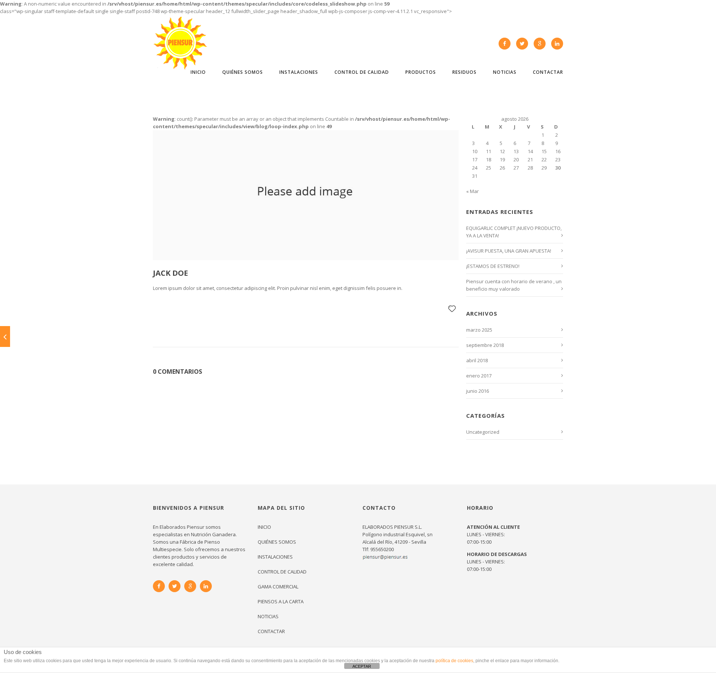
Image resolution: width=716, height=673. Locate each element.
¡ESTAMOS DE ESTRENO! (492, 266)
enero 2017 (479, 375)
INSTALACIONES (298, 72)
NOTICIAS (504, 72)
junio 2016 (477, 391)
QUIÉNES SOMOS (242, 72)
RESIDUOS (464, 72)
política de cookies (454, 660)
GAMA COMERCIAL (278, 586)
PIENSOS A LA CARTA (281, 601)
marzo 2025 (479, 329)
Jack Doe (170, 273)
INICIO (198, 72)
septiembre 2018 (485, 345)
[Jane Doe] (5, 336)
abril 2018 (477, 360)
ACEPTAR (361, 666)
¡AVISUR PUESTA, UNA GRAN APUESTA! (508, 250)
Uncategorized (482, 432)
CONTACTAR (548, 72)
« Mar (472, 191)
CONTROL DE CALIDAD (362, 72)
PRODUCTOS (420, 72)
